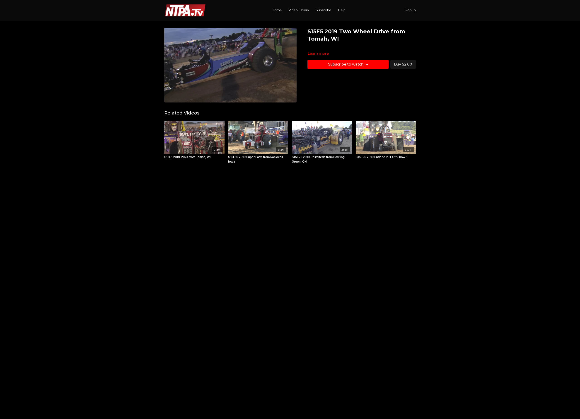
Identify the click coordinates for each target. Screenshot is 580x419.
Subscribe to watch (345, 64)
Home (277, 10)
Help (342, 10)
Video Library (299, 10)
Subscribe (323, 10)
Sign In (410, 10)
